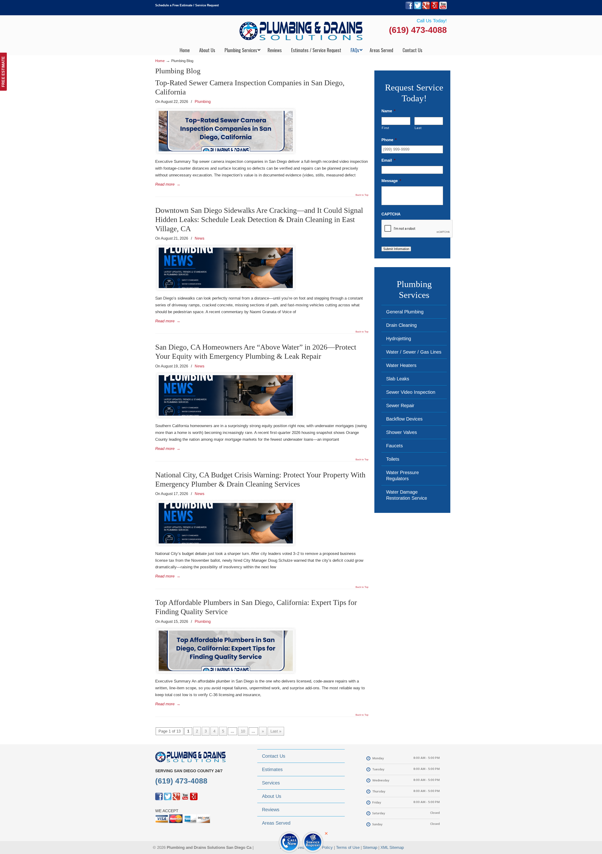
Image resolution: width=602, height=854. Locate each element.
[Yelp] (434, 8)
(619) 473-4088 (418, 30)
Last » (275, 731)
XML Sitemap (392, 847)
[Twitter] (417, 8)
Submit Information (396, 249)
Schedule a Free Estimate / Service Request (187, 5)
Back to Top (362, 195)
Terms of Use (348, 847)
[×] (301, 839)
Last (418, 128)
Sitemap (370, 847)
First (385, 128)
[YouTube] (443, 8)
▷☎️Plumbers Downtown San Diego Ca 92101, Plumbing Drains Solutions (301, 30)
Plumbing (203, 101)
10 (243, 731)
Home (160, 61)
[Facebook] (409, 8)
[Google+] (426, 8)
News (199, 238)
